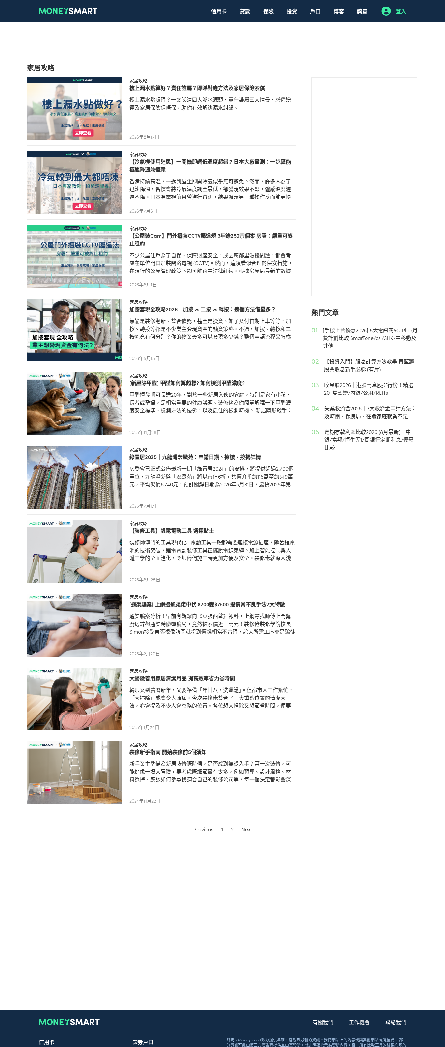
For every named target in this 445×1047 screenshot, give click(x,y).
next (246, 829)
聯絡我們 (395, 1021)
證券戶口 (143, 1041)
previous (203, 829)
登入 (401, 11)
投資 (292, 11)
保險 (268, 11)
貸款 (245, 11)
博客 (339, 11)
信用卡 (219, 11)
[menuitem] (219, 11)
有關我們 (322, 1021)
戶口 (315, 11)
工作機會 (359, 1021)
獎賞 (362, 11)
